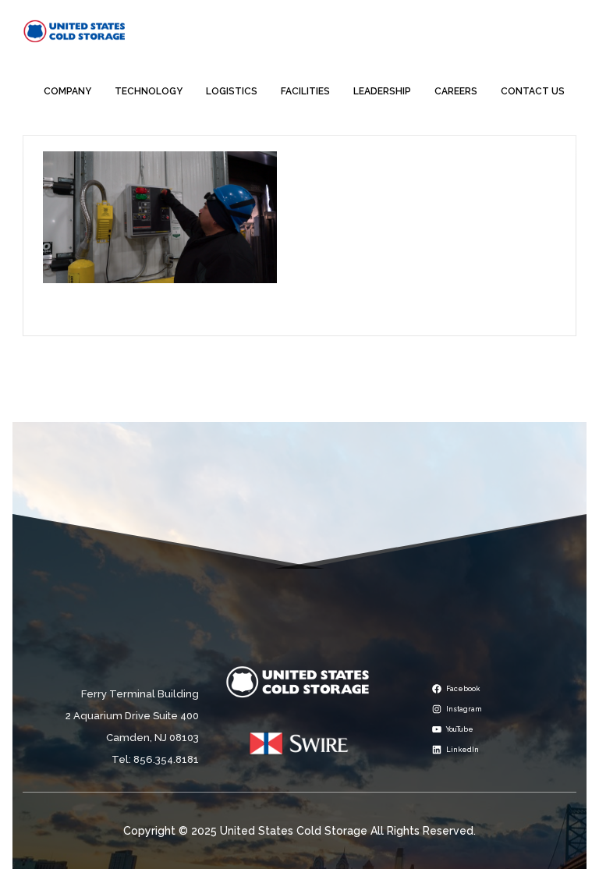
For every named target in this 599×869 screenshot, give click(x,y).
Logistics (231, 91)
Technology (149, 91)
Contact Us (533, 91)
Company (67, 91)
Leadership (382, 91)
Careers (455, 91)
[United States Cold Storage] (74, 30)
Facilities (305, 91)
